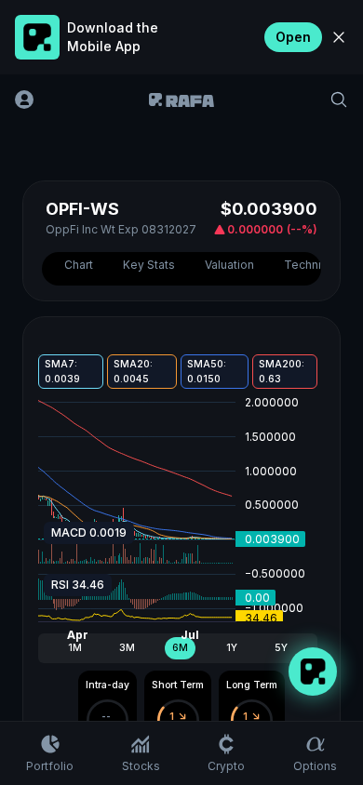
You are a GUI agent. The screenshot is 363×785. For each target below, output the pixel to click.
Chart (78, 265)
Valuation (229, 265)
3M (127, 648)
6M (180, 648)
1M (75, 648)
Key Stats (149, 265)
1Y (231, 648)
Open (293, 37)
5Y (281, 648)
